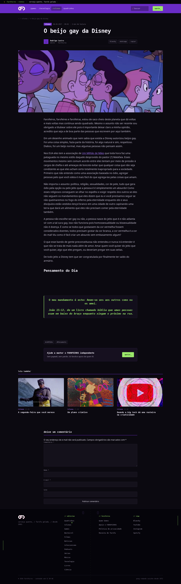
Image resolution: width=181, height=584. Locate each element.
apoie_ (158, 8)
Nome (46, 470)
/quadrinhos (68, 9)
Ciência (67, 570)
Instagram (137, 529)
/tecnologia (44, 9)
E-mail (47, 480)
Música (67, 557)
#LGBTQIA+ (49, 342)
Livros (67, 565)
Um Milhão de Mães (93, 153)
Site (45, 490)
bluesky (113, 41)
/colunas (56, 9)
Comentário (49, 442)
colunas (25, 19)
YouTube (136, 525)
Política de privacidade (110, 529)
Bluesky (136, 521)
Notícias (68, 541)
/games (33, 9)
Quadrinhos (69, 521)
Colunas (48, 24)
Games (66, 529)
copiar (133, 41)
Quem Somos (104, 521)
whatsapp (123, 41)
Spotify (136, 533)
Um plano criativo (77, 412)
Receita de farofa (107, 533)
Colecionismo (70, 545)
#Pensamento (61, 342)
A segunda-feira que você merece (36, 412)
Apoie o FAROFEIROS (108, 525)
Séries (67, 553)
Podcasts (68, 549)
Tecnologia (69, 561)
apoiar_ (128, 354)
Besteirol (68, 533)
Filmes (67, 537)
